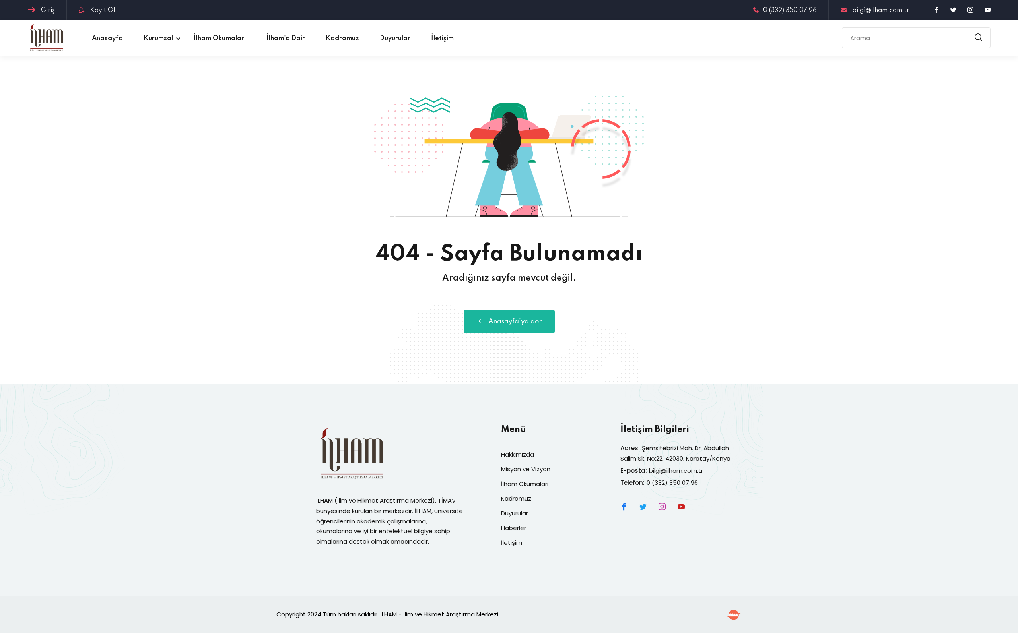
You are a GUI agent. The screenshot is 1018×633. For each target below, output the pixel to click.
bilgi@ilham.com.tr (880, 10)
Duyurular (395, 38)
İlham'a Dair (285, 38)
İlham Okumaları (220, 38)
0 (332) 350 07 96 (790, 10)
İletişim (442, 38)
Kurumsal (158, 38)
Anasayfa (107, 38)
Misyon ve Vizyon (525, 469)
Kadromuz (342, 38)
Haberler (513, 528)
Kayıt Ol (102, 10)
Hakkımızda (517, 454)
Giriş (47, 10)
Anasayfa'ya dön (515, 321)
